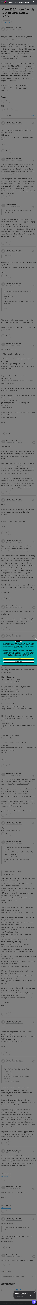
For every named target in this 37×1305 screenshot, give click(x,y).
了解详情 (21, 648)
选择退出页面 (17, 655)
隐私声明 (21, 652)
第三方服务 (30, 653)
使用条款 (26, 652)
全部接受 (18, 658)
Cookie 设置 (18, 661)
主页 (8, 2)
